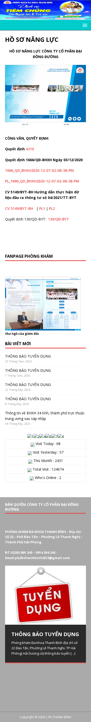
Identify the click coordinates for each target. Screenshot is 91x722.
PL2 (52, 208)
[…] (73, 653)
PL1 (42, 208)
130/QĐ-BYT (58, 219)
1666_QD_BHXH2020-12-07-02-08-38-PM (39, 170)
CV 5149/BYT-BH (19, 208)
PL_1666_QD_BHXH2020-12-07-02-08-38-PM (42, 181)
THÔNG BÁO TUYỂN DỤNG (28, 356)
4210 (30, 148)
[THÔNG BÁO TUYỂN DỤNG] (45, 595)
